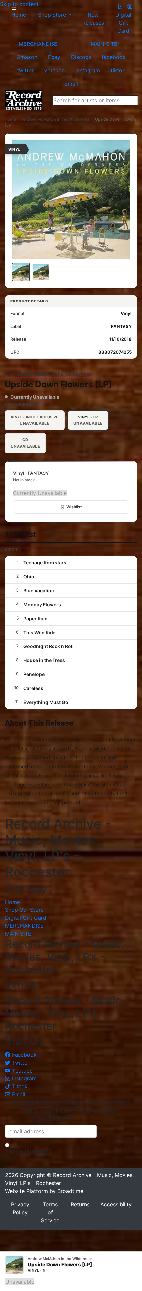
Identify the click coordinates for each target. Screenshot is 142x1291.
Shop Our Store (24, 909)
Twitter (19, 1062)
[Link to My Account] (129, 6)
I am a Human (26, 1151)
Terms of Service (50, 1212)
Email (17, 1094)
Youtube (21, 1070)
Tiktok (19, 1086)
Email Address (51, 1118)
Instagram (23, 1078)
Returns (80, 1204)
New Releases (93, 18)
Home (10, 119)
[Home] (23, 99)
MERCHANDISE (38, 44)
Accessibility (116, 1204)
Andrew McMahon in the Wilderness (55, 119)
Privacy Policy (20, 1208)
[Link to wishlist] (120, 6)
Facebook (23, 1054)
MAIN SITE (104, 44)
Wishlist (74, 506)
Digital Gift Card (123, 22)
